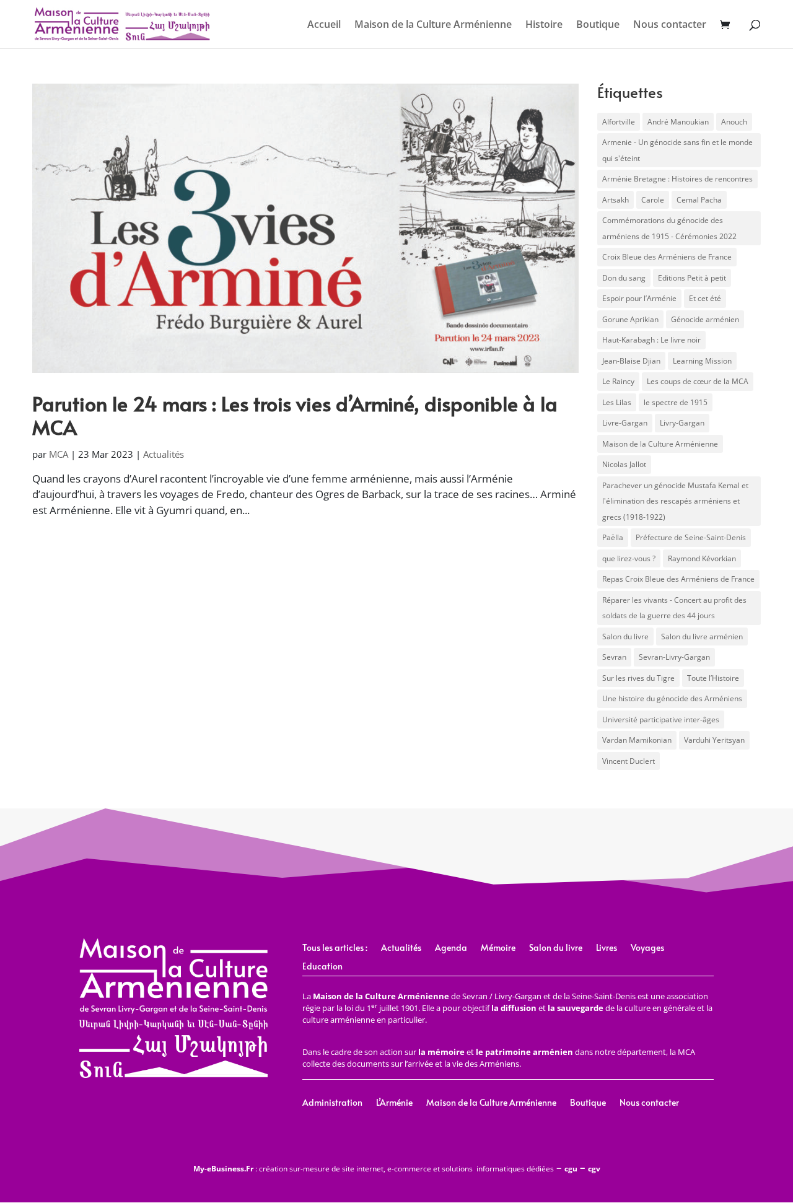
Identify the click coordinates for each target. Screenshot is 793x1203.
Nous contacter (669, 25)
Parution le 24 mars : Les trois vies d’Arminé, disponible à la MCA (295, 415)
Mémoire (498, 948)
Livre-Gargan (624, 423)
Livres (606, 948)
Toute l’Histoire (713, 678)
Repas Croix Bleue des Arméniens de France (678, 579)
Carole (652, 200)
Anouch (734, 121)
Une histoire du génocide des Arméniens (672, 698)
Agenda (451, 948)
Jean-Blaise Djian (631, 361)
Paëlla (612, 537)
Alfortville (618, 121)
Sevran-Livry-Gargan (674, 657)
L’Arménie (394, 1103)
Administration (332, 1103)
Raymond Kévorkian (702, 558)
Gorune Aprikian (630, 319)
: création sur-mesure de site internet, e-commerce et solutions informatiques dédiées (373, 1168)
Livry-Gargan (682, 423)
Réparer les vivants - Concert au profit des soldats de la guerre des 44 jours (674, 608)
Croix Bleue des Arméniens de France (667, 257)
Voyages (647, 948)
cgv (594, 1168)
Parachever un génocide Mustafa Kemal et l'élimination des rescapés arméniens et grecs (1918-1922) (675, 501)
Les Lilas (616, 402)
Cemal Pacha (699, 200)
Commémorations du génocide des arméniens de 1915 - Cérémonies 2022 (669, 228)
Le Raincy (618, 381)
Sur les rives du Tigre (638, 678)
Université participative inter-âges (660, 719)
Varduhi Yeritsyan (714, 740)
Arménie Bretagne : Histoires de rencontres (677, 178)
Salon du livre (625, 636)
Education (322, 967)
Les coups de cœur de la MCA (697, 381)
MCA (58, 454)
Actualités (163, 454)
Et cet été (705, 298)
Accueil (324, 25)
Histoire (544, 25)
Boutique (598, 25)
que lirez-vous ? (628, 558)
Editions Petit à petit (692, 278)
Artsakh (615, 200)
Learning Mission (702, 361)
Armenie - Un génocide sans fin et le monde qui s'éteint (677, 150)
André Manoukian (678, 121)
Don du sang (624, 278)
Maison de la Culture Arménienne (433, 25)
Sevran (614, 657)
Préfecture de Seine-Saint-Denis (691, 537)
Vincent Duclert (628, 761)
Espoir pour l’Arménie (639, 298)
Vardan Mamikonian (637, 740)
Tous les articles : (334, 948)
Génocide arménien (705, 319)
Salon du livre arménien (702, 636)
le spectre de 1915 (676, 402)
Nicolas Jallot (624, 464)
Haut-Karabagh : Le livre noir (651, 340)
